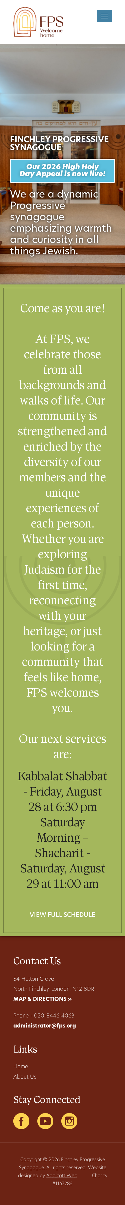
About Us (24, 1077)
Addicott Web (61, 1176)
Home (20, 1067)
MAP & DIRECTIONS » (42, 999)
